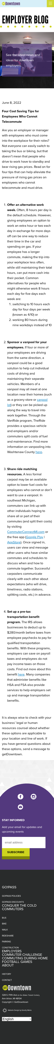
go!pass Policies (11, 896)
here (39, 452)
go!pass (9, 887)
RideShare (8, 935)
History (6, 974)
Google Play (34, 537)
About (8, 965)
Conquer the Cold (19, 905)
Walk (5, 929)
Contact (7, 980)
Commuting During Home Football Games (25, 960)
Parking (6, 941)
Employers (12, 951)
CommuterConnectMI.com (25, 532)
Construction (10, 947)
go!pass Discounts (13, 902)
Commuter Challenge (22, 955)
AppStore (14, 542)
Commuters (12, 909)
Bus (4, 917)
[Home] (11, 3)
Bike (4, 923)
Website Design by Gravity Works (19, 1010)
